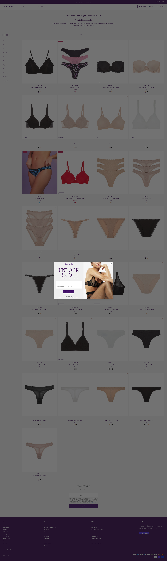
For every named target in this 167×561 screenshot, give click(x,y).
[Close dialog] (111, 264)
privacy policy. (77, 297)
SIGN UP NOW (69, 292)
